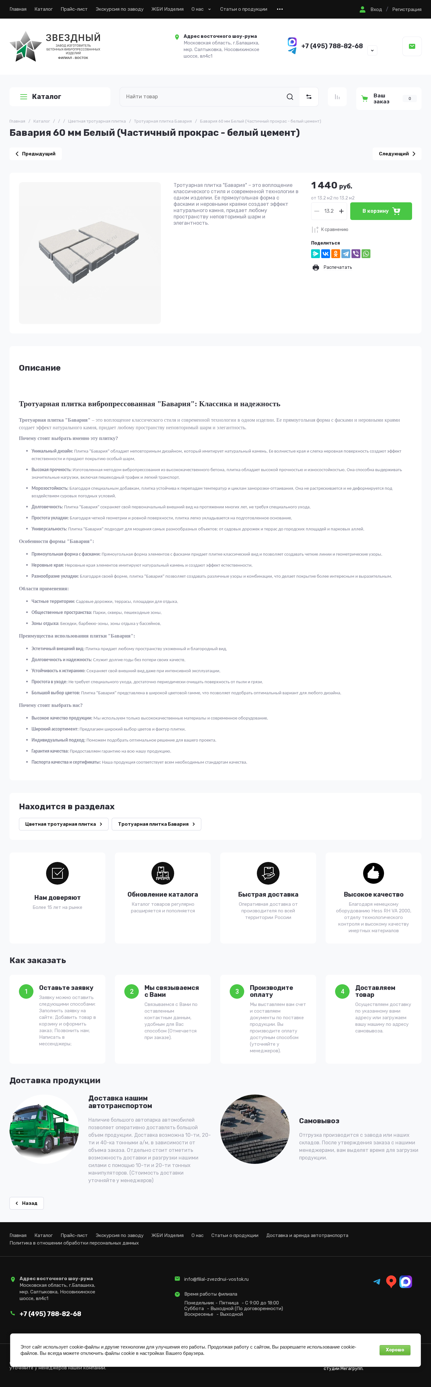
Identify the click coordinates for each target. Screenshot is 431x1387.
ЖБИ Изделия (167, 9)
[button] (370, 9)
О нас (198, 9)
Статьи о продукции (243, 9)
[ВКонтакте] (325, 253)
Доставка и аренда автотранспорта (307, 1235)
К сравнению (334, 229)
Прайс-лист (74, 9)
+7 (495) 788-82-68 (332, 46)
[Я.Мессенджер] (315, 253)
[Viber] (355, 253)
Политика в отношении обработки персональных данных (74, 1243)
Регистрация (407, 9)
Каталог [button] (46, 96)
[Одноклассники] (335, 253)
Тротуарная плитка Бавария (163, 121)
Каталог (43, 9)
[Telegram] (345, 253)
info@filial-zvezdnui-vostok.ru (216, 1279)
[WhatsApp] (366, 253)
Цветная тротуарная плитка (97, 121)
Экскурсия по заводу (120, 9)
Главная (18, 9)
